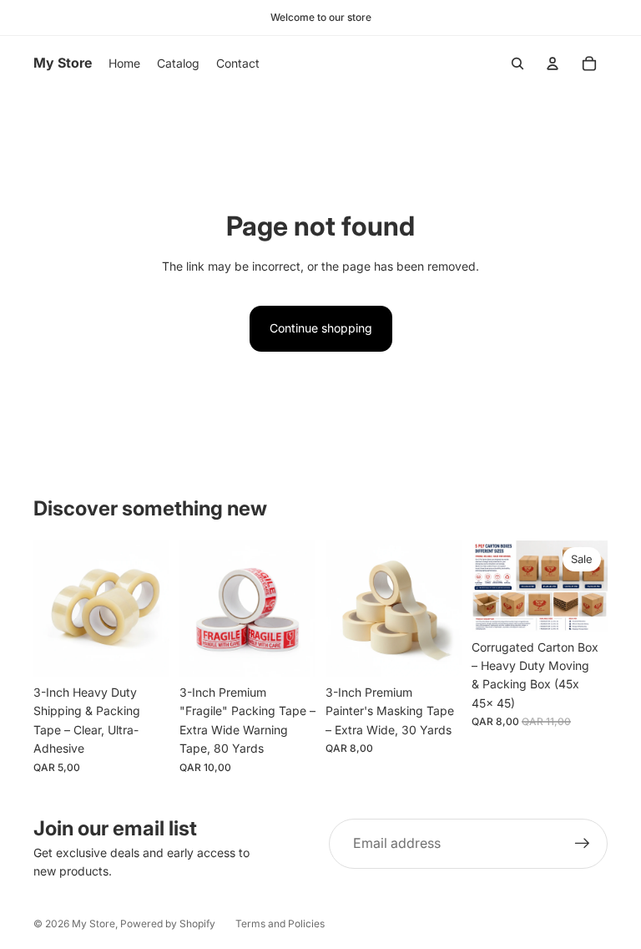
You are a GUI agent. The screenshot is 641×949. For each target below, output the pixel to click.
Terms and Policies (280, 923)
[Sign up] (582, 843)
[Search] (517, 63)
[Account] (552, 63)
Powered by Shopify (167, 923)
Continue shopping (321, 328)
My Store (93, 923)
